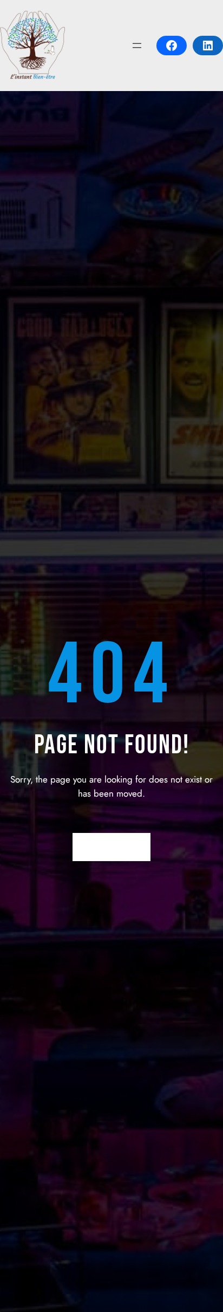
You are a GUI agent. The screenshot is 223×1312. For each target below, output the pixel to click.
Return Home (111, 847)
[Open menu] (136, 45)
